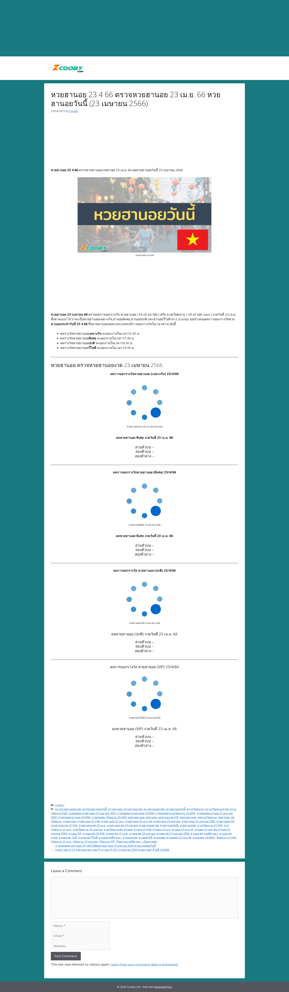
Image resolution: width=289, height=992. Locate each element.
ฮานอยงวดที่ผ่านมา (110, 837)
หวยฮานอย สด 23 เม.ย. (92, 825)
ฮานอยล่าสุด (130, 837)
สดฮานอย (224, 817)
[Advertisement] (144, 28)
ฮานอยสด (159, 837)
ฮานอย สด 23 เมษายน (142, 833)
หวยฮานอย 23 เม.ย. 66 (138, 821)
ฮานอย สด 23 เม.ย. (117, 833)
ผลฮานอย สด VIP (168, 817)
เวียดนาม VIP (107, 841)
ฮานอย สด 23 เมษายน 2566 (173, 833)
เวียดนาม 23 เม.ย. (61, 841)
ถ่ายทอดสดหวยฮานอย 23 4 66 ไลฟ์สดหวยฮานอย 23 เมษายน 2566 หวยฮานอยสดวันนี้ (105, 846)
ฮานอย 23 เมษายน (206, 829)
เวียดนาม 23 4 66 (226, 837)
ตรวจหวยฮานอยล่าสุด (68, 809)
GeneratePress (163, 986)
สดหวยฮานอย (188, 817)
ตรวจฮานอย (115, 809)
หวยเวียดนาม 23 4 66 (210, 825)
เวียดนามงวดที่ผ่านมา (128, 841)
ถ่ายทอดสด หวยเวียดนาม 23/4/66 (175, 813)
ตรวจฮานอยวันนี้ (175, 809)
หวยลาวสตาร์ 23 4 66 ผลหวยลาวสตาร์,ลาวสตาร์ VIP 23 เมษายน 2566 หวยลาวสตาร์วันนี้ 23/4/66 (112, 850)
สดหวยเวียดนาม (207, 817)
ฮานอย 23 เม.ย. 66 (183, 829)
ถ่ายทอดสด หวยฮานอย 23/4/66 (135, 813)
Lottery (59, 805)
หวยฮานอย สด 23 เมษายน (122, 825)
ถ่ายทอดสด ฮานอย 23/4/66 (74, 817)
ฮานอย (128, 829)
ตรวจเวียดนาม (195, 809)
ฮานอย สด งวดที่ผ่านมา (204, 833)
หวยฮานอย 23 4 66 (88, 821)
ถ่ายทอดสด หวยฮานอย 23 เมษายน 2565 (92, 813)
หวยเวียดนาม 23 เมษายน (87, 829)
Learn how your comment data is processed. (144, 964)
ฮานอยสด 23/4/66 (203, 837)
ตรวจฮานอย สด (133, 809)
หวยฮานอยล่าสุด (149, 825)
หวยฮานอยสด (188, 825)
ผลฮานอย (151, 817)
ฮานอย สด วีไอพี (87, 837)
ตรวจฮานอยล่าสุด (153, 809)
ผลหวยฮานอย (136, 817)
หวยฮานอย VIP (225, 821)
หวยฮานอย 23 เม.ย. (112, 821)
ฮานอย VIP (74, 833)
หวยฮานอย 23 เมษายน (166, 821)
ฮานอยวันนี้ (145, 837)
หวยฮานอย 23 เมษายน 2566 (198, 821)
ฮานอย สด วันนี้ (68, 837)
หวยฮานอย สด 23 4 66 (64, 825)
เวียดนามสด (150, 841)
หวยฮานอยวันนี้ (169, 825)
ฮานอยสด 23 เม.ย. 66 (178, 837)
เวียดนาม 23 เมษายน (85, 841)
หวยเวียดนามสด (113, 829)
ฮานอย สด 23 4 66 (94, 833)
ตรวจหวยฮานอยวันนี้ (94, 809)
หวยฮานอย (69, 821)
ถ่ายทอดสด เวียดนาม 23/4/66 (109, 817)
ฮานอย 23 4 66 (142, 829)
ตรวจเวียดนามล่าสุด (217, 809)
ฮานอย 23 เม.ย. (162, 829)
